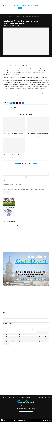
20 (26, 339)
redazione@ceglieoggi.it (18, 225)
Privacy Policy (23, 411)
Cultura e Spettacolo (41, 397)
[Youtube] (31, 415)
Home (4, 16)
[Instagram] (24, 415)
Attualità (9, 397)
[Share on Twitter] (17, 103)
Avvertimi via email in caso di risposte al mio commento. (15, 184)
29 (39, 341)
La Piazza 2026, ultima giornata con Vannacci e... (14, 133)
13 (26, 336)
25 (12, 341)
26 (19, 341)
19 (19, 339)
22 (39, 339)
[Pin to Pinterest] (20, 103)
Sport (49, 397)
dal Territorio (10, 16)
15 (39, 336)
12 (19, 336)
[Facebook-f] (21, 415)
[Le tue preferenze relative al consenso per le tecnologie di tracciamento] (2, 420)
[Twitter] (28, 415)
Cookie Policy (29, 411)
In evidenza (12, 18)
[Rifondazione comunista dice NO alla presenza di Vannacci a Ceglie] (14, 145)
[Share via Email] (23, 103)
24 (6, 341)
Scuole (33, 397)
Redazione (6, 25)
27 (26, 341)
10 (6, 336)
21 (32, 339)
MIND (50, 420)
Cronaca (28, 397)
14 (32, 336)
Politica (22, 397)
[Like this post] (11, 103)
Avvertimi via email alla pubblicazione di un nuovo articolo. (15, 188)
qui (17, 95)
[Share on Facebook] (14, 103)
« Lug (4, 346)
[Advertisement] (26, 239)
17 (6, 339)
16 (45, 336)
